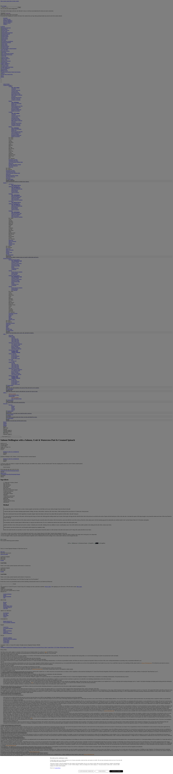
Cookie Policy (58, 768)
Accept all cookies (116, 771)
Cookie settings (101, 771)
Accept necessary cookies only (86, 771)
